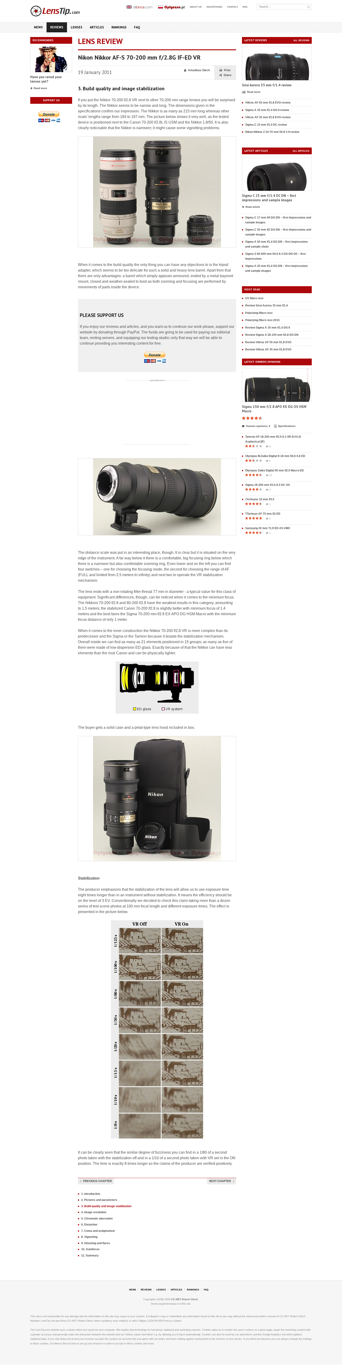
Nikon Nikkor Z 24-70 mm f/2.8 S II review (272, 132)
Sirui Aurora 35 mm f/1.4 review (267, 85)
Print (227, 70)
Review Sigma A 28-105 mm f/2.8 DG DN (271, 334)
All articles (301, 151)
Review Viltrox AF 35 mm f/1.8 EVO (268, 349)
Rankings (119, 27)
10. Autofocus (90, 1249)
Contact (232, 7)
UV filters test (254, 298)
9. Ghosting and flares (95, 1243)
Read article (252, 206)
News (38, 27)
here (56, 1343)
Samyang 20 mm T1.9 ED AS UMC (267, 528)
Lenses (76, 27)
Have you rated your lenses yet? (46, 79)
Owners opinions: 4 (258, 426)
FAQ (137, 27)
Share (227, 75)
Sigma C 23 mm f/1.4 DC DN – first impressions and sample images (269, 197)
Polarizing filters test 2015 (262, 320)
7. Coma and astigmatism (98, 1231)
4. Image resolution (93, 1212)
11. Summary (90, 1255)
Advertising (214, 7)
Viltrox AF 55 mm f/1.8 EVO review (267, 102)
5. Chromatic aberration (97, 1218)
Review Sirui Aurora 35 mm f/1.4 (266, 305)
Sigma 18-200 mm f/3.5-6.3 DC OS (267, 485)
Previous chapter (97, 1181)
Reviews (56, 27)
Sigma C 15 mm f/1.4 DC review (266, 124)
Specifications (286, 426)
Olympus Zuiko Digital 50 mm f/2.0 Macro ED (274, 470)
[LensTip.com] (61, 10)
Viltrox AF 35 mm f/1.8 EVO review (267, 117)
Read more (40, 88)
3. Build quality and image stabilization (106, 1206)
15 (270, 475)
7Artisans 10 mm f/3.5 (259, 499)
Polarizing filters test (258, 313)
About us (196, 7)
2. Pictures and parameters (99, 1200)
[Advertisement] (157, 412)
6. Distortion (89, 1224)
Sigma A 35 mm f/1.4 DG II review (267, 110)
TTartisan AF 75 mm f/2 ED (262, 513)
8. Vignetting (89, 1237)
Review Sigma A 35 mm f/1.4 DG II (267, 327)
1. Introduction (90, 1194)
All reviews (301, 40)
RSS (245, 7)
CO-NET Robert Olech (184, 1299)
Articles (97, 27)
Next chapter (220, 1181)
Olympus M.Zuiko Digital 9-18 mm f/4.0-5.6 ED (275, 456)
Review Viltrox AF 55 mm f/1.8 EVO (268, 342)
